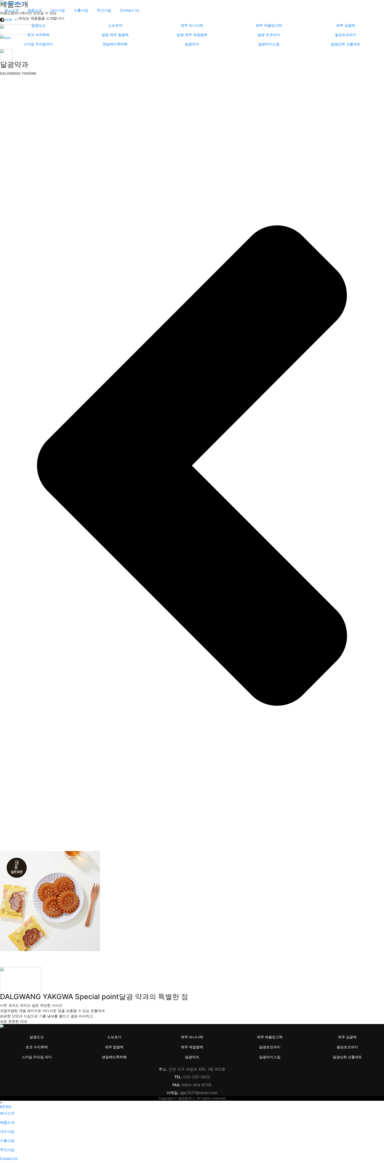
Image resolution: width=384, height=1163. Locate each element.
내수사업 (58, 10)
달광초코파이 (269, 1047)
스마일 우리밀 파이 (37, 1057)
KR (2, 1107)
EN (8, 1107)
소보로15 (114, 1037)
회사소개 (11, 10)
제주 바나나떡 (192, 1037)
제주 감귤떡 (347, 1037)
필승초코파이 (347, 1047)
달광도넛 (37, 1037)
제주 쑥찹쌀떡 (192, 1047)
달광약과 (192, 44)
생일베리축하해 (115, 44)
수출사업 (81, 10)
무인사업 (104, 10)
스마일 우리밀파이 (38, 44)
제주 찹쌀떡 (114, 1047)
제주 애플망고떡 (270, 1037)
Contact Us (129, 10)
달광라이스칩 (269, 44)
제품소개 (35, 10)
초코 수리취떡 (37, 1047)
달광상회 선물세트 (345, 44)
